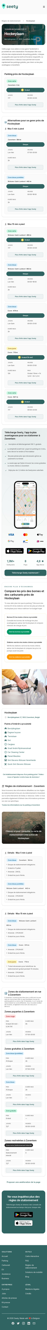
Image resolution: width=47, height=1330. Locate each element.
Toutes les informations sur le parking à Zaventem (21, 805)
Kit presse (6, 1302)
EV (3, 1269)
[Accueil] (10, 7)
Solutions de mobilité (33, 1272)
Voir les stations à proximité (19, 657)
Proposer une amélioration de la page (23, 1182)
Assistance (6, 1274)
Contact (5, 1307)
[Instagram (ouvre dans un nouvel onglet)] (23, 1323)
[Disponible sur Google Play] (36, 551)
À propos (5, 1289)
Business (5, 1278)
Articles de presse (9, 1298)
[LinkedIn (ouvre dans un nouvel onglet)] (28, 1323)
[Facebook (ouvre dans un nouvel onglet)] (13, 1323)
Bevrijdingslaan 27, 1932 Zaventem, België (20, 39)
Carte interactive (32, 1256)
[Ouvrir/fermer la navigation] (44, 7)
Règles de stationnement (11, 21)
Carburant (6, 1265)
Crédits (28, 1293)
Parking (5, 1261)
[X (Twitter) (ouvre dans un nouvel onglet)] (18, 1323)
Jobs (4, 1293)
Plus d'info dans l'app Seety (25, 105)
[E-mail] (34, 1323)
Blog (27, 1277)
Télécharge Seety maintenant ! (25, 573)
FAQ (27, 1261)
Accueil (5, 1256)
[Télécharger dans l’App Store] (15, 551)
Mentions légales (32, 1289)
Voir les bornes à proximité (19, 632)
